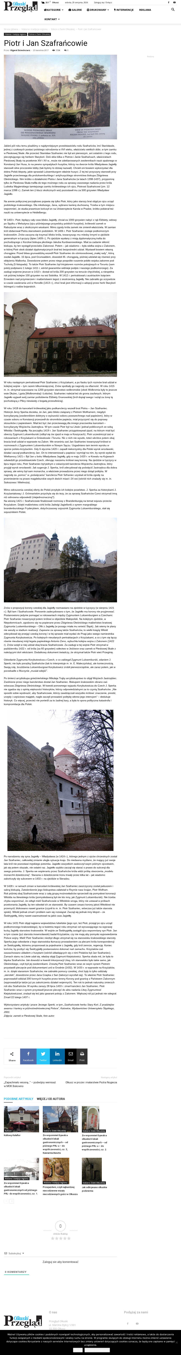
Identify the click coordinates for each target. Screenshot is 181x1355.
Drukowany (97, 9)
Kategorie (54, 9)
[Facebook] (168, 2)
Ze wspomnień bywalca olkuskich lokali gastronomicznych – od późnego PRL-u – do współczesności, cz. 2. (94, 1142)
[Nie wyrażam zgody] (176, 1342)
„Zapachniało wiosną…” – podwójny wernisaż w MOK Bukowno (30, 1084)
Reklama (145, 9)
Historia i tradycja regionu (35, 29)
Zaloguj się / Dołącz (103, 2)
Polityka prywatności (97, 1350)
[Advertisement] (60, 1026)
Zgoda (77, 1350)
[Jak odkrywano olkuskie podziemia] (99, 1171)
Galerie (76, 9)
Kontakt (50, 19)
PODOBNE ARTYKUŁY (18, 1099)
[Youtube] (174, 2)
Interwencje (125, 9)
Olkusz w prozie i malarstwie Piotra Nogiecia (91, 1082)
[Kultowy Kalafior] (21, 1119)
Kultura (8, 1131)
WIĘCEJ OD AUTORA (51, 1099)
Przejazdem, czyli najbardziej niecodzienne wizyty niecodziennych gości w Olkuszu (60, 1191)
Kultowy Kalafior (12, 1135)
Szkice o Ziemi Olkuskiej (63, 29)
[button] (173, 10)
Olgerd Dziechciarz (20, 50)
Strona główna (11, 29)
